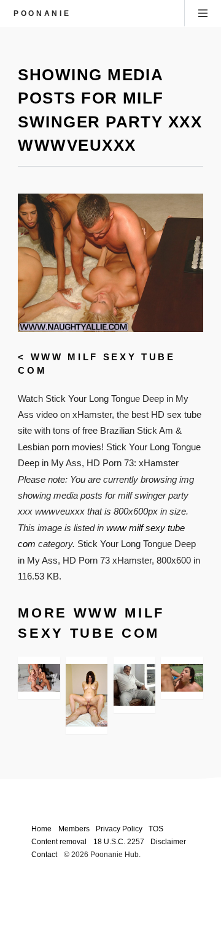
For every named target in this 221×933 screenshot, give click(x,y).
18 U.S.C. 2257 (118, 841)
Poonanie (42, 13)
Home (41, 829)
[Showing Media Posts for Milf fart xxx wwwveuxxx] (86, 695)
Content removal (59, 841)
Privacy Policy (119, 829)
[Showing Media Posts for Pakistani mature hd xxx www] (134, 685)
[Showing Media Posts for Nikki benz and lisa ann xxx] (39, 678)
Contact (44, 854)
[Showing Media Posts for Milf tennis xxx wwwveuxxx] (182, 678)
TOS (156, 829)
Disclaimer (168, 841)
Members (74, 829)
